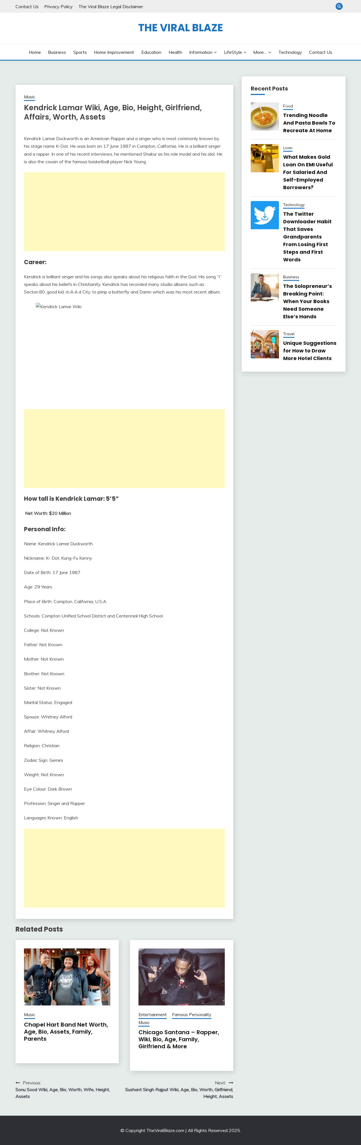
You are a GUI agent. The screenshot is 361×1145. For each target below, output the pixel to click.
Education (151, 52)
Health (175, 52)
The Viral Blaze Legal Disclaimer (110, 6)
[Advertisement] (124, 211)
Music (29, 97)
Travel (288, 333)
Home (35, 52)
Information (200, 52)
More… (260, 52)
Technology (290, 52)
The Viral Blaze (180, 27)
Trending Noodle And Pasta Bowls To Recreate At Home (309, 123)
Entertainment (152, 1014)
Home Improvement (114, 52)
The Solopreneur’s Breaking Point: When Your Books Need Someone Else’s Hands (307, 301)
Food (288, 106)
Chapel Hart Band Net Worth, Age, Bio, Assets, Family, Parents (66, 1032)
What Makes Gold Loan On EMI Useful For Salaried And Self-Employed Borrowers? (308, 172)
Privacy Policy (58, 6)
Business (57, 52)
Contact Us (27, 6)
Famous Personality (191, 1014)
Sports (80, 52)
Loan (287, 147)
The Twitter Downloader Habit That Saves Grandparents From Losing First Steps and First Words (307, 236)
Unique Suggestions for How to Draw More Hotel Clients (309, 350)
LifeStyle (233, 52)
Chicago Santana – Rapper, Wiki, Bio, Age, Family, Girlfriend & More (178, 1039)
